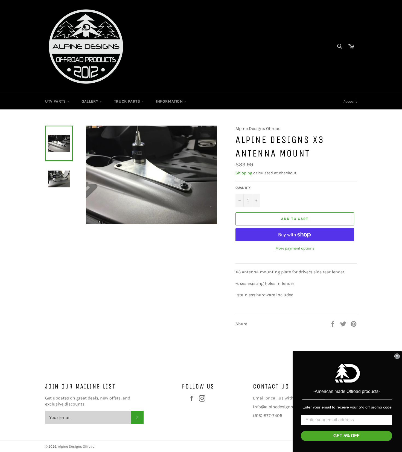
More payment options (294, 248)
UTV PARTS (56, 101)
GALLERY (90, 101)
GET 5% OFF (346, 435)
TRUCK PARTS (127, 101)
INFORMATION (170, 101)
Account (350, 101)
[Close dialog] (397, 356)
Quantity (243, 188)
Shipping (243, 172)
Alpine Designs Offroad (76, 446)
